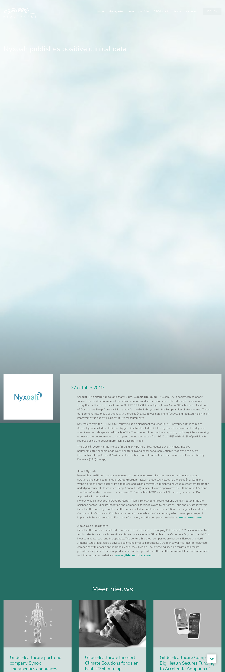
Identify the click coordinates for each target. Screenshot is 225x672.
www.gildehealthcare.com (133, 555)
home (100, 11)
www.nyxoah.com (190, 517)
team (130, 11)
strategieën (116, 11)
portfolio (144, 11)
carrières (191, 11)
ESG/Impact (161, 11)
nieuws (177, 11)
